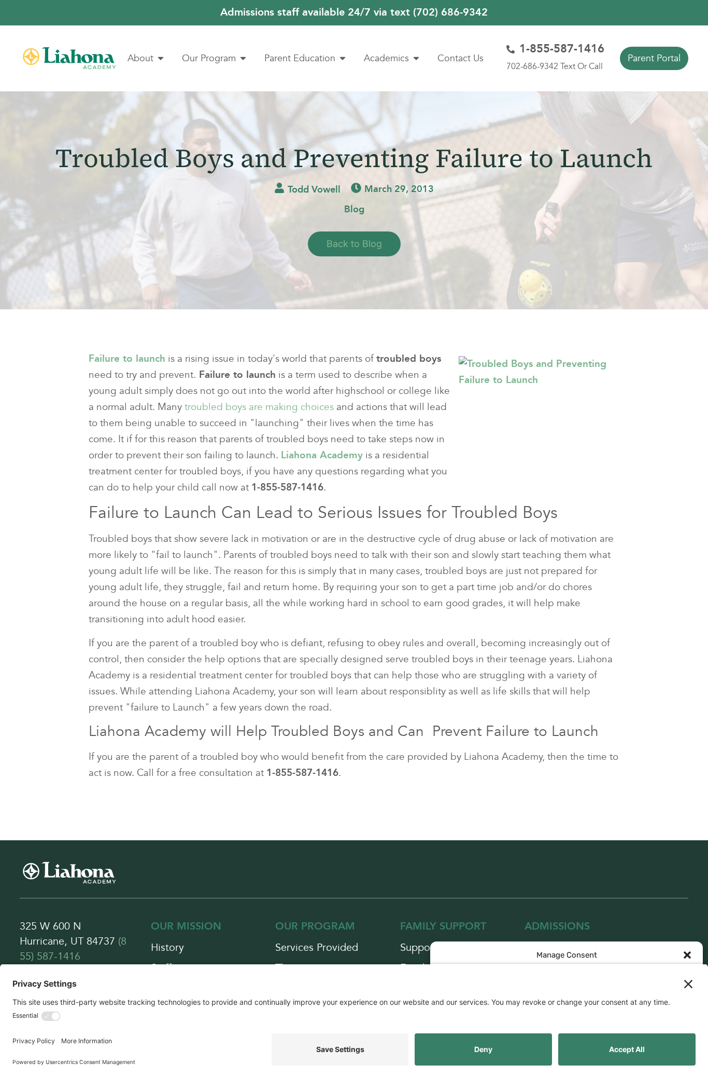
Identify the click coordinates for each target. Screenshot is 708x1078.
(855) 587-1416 (73, 949)
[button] (687, 955)
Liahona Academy (322, 455)
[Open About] (160, 58)
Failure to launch (127, 358)
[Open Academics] (416, 58)
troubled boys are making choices (259, 407)
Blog (354, 209)
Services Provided (316, 948)
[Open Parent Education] (342, 58)
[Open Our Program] (243, 58)
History (167, 948)
